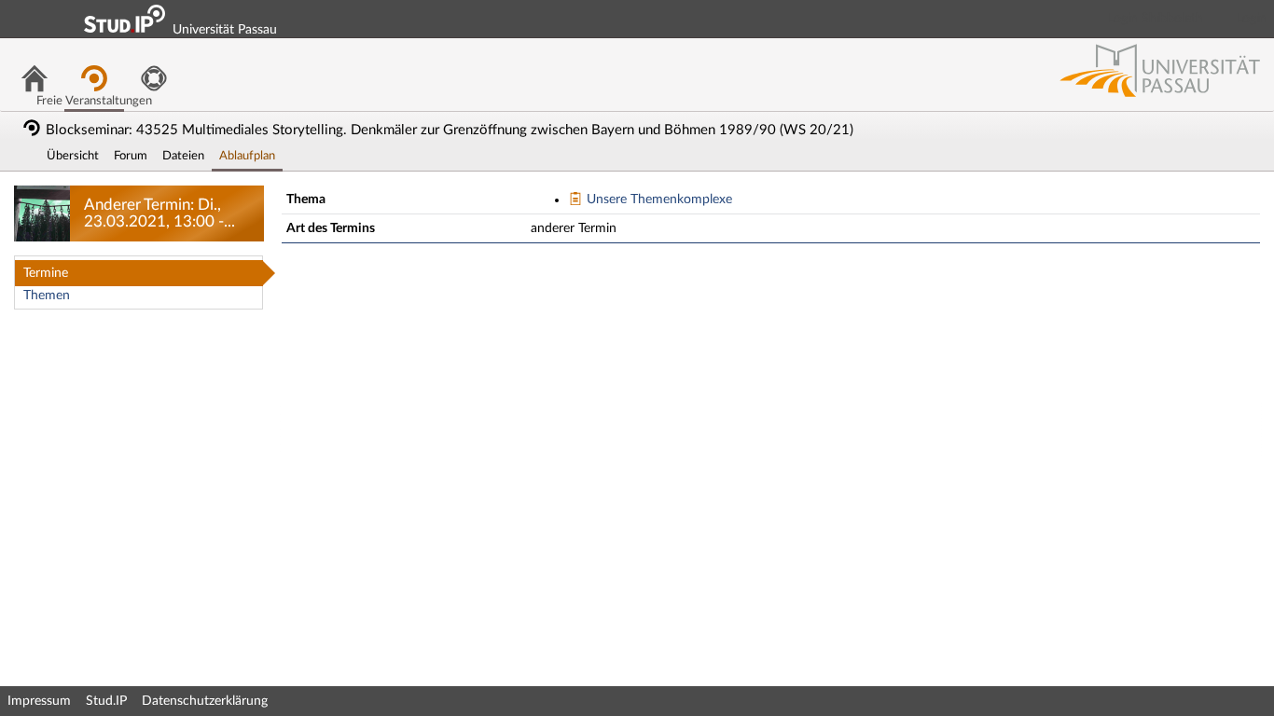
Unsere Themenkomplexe (657, 199)
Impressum (39, 701)
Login (1252, 18)
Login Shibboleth (1155, 18)
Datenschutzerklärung (205, 701)
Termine (45, 273)
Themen (46, 295)
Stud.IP (106, 701)
